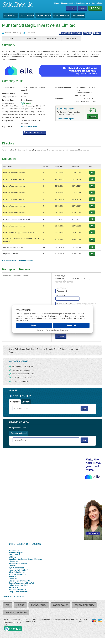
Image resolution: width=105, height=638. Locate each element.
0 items (96, 8)
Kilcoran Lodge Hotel (29, 126)
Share (98, 33)
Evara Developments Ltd (18, 563)
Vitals (12, 38)
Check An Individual (19, 433)
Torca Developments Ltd (18, 574)
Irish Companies (68, 3)
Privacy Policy (38, 605)
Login (71, 8)
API (63, 619)
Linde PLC (12, 566)
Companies (15, 402)
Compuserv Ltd (14, 555)
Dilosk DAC (13, 579)
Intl (30, 396)
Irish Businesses (83, 3)
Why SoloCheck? (10, 15)
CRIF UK (80, 620)
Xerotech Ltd (13, 587)
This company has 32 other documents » (17, 260)
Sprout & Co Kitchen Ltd (17, 589)
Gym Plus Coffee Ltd (16, 568)
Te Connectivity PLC (16, 553)
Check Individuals (43, 15)
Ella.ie (86, 619)
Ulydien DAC (13, 561)
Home (56, 3)
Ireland (15, 396)
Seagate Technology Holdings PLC (21, 583)
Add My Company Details (71, 33)
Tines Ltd (12, 576)
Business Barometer (61, 15)
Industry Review (78, 15)
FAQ (7, 605)
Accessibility (97, 3)
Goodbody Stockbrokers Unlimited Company (25, 559)
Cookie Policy (60, 605)
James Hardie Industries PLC (19, 570)
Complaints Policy (84, 605)
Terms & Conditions (16, 612)
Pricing (20, 605)
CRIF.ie (67, 619)
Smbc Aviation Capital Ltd (18, 585)
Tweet (88, 33)
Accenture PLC (14, 550)
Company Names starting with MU (13, 596)
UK (23, 396)
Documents (71, 38)
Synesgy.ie (74, 619)
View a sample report (65, 118)
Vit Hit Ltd (12, 557)
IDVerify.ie (58, 619)
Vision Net (34, 620)
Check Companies (27, 15)
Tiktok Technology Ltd (17, 572)
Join (83, 8)
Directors (31, 38)
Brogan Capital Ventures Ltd (19, 592)
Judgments (51, 38)
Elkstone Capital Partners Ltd (19, 581)
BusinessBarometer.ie (46, 619)
